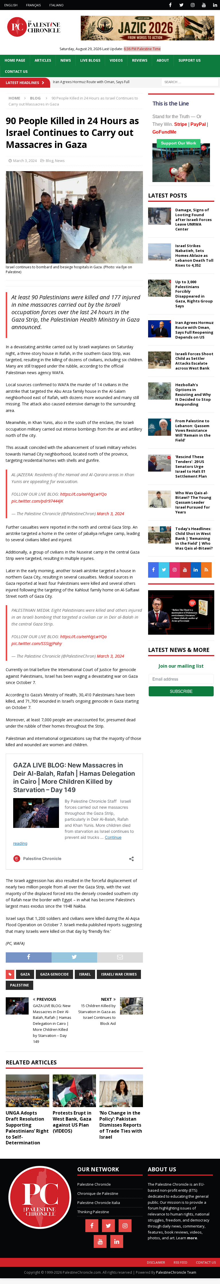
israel (85, 974)
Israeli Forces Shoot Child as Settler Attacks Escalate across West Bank (194, 361)
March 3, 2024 (25, 160)
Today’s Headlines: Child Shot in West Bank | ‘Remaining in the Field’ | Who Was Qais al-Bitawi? (194, 538)
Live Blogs (90, 60)
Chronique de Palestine (97, 1193)
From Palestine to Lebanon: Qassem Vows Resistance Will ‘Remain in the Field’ (193, 430)
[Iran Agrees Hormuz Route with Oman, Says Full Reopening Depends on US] (159, 328)
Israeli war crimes (119, 974)
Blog (49, 160)
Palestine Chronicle (94, 1184)
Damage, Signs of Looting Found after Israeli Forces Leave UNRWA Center (193, 219)
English (10, 5)
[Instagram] (193, 5)
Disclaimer (156, 1262)
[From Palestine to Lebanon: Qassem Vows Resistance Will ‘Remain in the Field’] (159, 427)
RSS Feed (180, 1262)
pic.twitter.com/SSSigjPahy (36, 643)
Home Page (15, 60)
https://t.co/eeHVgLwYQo (83, 494)
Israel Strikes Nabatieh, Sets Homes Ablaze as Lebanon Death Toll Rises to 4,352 (194, 255)
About (163, 60)
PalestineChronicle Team (176, 1272)
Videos (116, 60)
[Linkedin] (215, 5)
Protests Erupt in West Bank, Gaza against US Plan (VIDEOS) (72, 1122)
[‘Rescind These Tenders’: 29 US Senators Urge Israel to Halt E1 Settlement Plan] (159, 463)
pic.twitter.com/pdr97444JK (37, 501)
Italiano (56, 5)
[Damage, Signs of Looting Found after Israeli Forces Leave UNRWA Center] (159, 216)
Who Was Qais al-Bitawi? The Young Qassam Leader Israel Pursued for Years (193, 502)
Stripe (180, 124)
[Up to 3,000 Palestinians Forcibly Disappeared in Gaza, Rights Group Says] (159, 288)
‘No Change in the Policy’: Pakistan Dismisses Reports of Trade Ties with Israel (120, 1125)
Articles (43, 60)
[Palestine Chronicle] (39, 1225)
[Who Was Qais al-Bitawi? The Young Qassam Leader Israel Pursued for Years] (159, 499)
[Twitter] (181, 5)
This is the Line (170, 103)
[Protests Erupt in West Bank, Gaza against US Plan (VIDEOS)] (74, 1090)
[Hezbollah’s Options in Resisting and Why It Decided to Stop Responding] (159, 391)
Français (33, 5)
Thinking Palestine (93, 1211)
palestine (19, 985)
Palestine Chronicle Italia (98, 1202)
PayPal (198, 124)
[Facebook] (170, 5)
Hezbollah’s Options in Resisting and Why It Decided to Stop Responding (193, 394)
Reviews (139, 60)
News (65, 60)
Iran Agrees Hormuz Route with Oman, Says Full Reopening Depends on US (194, 330)
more (192, 1237)
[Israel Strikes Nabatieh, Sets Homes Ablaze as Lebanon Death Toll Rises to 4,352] (159, 252)
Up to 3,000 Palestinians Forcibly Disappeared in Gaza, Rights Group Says (194, 293)
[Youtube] (204, 5)
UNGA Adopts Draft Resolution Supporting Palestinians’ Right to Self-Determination (27, 1128)
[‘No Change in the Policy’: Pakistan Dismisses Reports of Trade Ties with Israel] (121, 1090)
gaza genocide (54, 974)
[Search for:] (190, 81)
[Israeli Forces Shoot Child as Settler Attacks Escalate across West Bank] (159, 360)
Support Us (189, 60)
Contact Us (16, 71)
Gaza (25, 974)
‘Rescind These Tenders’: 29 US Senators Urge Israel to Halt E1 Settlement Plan (191, 466)
